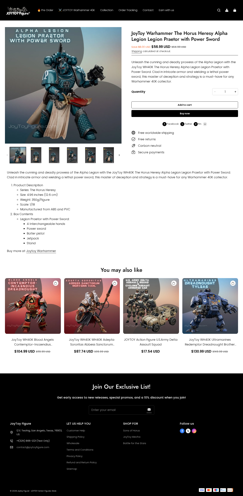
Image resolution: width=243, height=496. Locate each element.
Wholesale (73, 443)
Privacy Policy (74, 456)
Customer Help (76, 430)
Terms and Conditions (80, 449)
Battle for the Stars (134, 443)
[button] (219, 10)
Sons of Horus (131, 430)
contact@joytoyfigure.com (33, 447)
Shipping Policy (75, 437)
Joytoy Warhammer (41, 251)
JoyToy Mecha (131, 437)
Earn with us (166, 10)
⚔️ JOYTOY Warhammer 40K (77, 10)
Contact (148, 10)
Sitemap (72, 469)
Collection (106, 10)
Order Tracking (128, 10)
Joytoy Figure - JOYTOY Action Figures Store (37, 491)
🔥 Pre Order (45, 10)
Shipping (137, 51)
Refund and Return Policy (82, 462)
